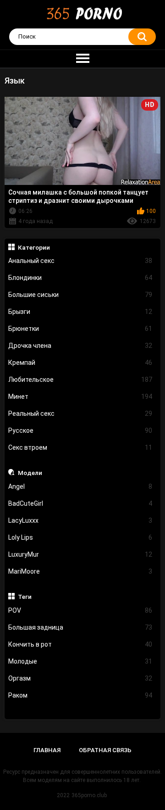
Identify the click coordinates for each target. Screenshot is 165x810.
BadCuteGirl (80, 503)
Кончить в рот (80, 644)
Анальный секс (80, 260)
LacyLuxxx (80, 520)
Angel (80, 486)
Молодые (80, 661)
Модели (30, 472)
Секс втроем (80, 447)
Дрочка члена (80, 345)
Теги (25, 596)
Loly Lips (80, 537)
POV (80, 610)
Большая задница (80, 627)
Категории (34, 247)
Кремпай (80, 362)
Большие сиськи (80, 294)
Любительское (80, 379)
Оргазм (80, 678)
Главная (46, 750)
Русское (80, 430)
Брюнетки (80, 328)
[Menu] (82, 58)
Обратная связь (105, 750)
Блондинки (80, 277)
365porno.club (89, 795)
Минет (80, 396)
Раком (80, 695)
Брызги (80, 311)
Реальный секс (80, 413)
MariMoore (80, 571)
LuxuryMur (80, 554)
